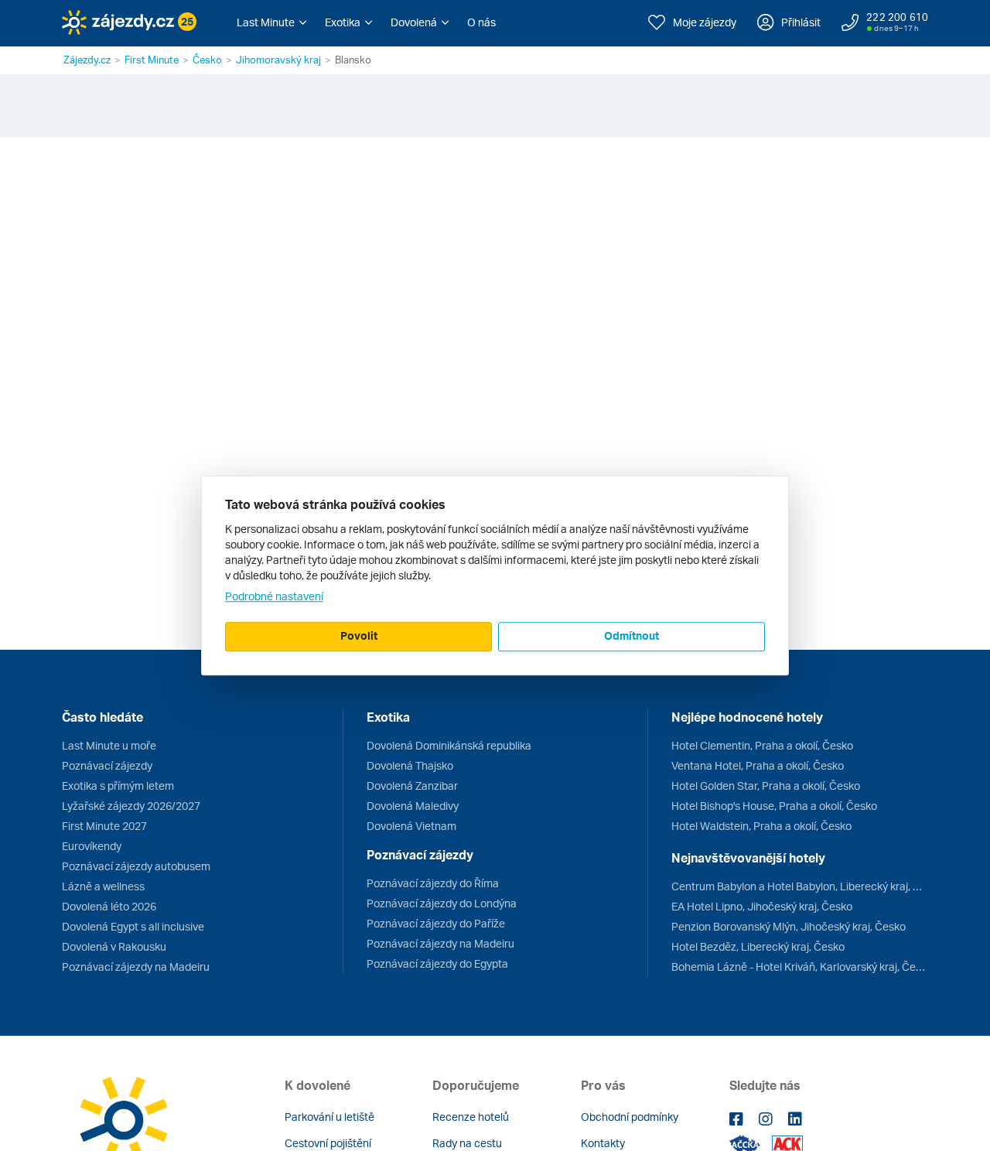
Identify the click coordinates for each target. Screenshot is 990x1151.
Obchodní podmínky (629, 1116)
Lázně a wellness (103, 886)
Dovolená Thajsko (410, 765)
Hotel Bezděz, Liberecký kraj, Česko (758, 946)
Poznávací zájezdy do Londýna (442, 903)
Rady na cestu (467, 1142)
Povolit (358, 635)
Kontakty (603, 1142)
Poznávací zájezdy (107, 765)
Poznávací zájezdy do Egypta (437, 963)
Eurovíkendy (91, 845)
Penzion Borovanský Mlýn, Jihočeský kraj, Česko (788, 926)
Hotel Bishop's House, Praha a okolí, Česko (774, 805)
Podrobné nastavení (274, 596)
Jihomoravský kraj (278, 59)
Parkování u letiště (329, 1116)
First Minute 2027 (104, 825)
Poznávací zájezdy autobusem (136, 866)
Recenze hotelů (470, 1116)
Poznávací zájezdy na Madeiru (136, 966)
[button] (271, 22)
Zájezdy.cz (87, 59)
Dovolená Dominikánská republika (449, 745)
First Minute (152, 59)
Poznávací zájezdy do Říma (433, 883)
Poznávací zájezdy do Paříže (436, 923)
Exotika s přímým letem (118, 785)
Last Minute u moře (109, 745)
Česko (207, 59)
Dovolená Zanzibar (412, 785)
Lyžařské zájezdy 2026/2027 (131, 805)
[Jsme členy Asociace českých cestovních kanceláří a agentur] (750, 1144)
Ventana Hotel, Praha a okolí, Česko (757, 765)
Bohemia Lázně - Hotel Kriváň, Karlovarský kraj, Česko (799, 966)
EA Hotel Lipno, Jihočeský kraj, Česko (761, 906)
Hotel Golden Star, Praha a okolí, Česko (765, 785)
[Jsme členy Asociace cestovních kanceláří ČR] (787, 1144)
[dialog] (495, 575)
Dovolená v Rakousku (114, 946)
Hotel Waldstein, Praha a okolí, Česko (761, 825)
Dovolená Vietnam (411, 825)
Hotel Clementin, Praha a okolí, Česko (762, 745)
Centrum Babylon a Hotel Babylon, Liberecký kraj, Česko (799, 886)
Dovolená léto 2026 (109, 906)
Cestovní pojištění (328, 1142)
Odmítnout (631, 635)
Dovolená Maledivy (413, 805)
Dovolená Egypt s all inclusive (133, 926)
